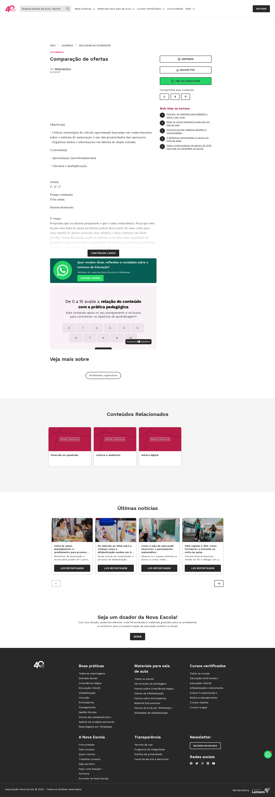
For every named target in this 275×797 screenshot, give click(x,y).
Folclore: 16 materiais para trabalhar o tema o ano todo (185, 116)
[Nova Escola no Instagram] (202, 763)
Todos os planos (144, 678)
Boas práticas (83, 8)
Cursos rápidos (199, 702)
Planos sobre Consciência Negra (154, 688)
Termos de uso (143, 744)
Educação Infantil (89, 687)
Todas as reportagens (92, 673)
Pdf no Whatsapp (188, 81)
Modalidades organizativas (103, 375)
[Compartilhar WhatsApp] (164, 97)
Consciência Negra (90, 683)
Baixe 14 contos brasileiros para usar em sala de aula (186, 123)
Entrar (261, 8)
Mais (188, 8)
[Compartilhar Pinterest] (185, 97)
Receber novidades (205, 745)
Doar (138, 636)
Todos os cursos (200, 673)
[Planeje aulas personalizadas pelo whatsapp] (268, 754)
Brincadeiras (86, 702)
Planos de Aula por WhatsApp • (153, 707)
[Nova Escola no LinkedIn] (208, 763)
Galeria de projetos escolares (96, 721)
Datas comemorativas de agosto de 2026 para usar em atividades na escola (187, 147)
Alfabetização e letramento (206, 687)
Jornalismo (67, 45)
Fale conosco (87, 749)
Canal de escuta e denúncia (151, 759)
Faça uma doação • (90, 768)
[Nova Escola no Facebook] (191, 763)
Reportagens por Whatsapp (95, 726)
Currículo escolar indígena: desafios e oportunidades (184, 131)
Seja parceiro (87, 763)
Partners (84, 773)
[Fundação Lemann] (261, 790)
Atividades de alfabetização (151, 712)
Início (53, 45)
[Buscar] (68, 9)
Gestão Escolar (88, 712)
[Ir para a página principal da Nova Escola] (10, 9)
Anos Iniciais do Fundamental (95, 45)
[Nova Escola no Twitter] (197, 763)
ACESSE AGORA (90, 278)
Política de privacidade (148, 754)
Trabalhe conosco (90, 759)
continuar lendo (103, 253)
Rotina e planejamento (203, 697)
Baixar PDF (187, 69)
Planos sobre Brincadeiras (150, 698)
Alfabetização (87, 692)
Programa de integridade (149, 749)
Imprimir (188, 59)
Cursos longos (198, 707)
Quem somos (87, 754)
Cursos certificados (149, 8)
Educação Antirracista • (204, 678)
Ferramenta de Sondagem (150, 683)
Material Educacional (147, 703)
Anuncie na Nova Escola (93, 778)
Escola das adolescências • (95, 717)
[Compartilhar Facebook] (175, 97)
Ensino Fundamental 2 (203, 692)
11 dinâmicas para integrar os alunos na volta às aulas (185, 139)
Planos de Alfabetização (149, 693)
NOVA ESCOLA (63, 69)
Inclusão (84, 697)
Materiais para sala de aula (114, 8)
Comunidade (175, 8)
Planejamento (87, 707)
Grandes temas (88, 678)
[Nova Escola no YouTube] (213, 763)
